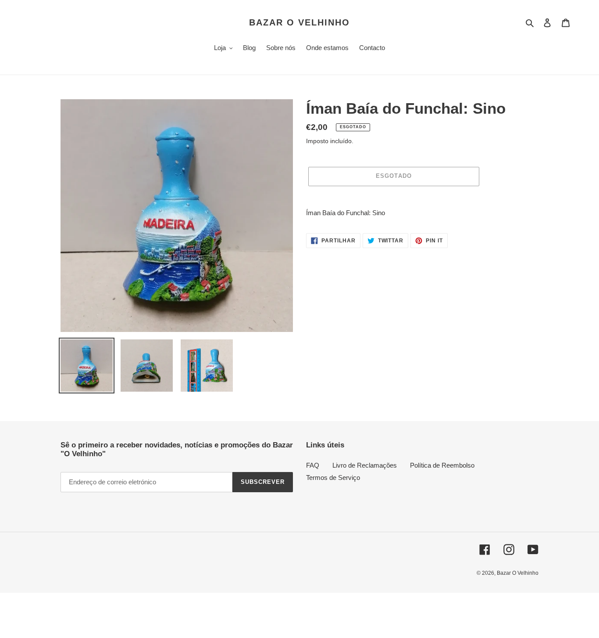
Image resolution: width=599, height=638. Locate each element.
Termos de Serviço (333, 477)
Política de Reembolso (442, 465)
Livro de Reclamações (364, 465)
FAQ (312, 465)
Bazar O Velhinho (299, 22)
